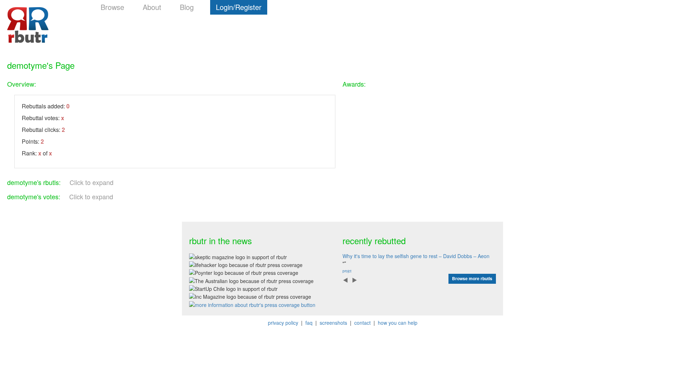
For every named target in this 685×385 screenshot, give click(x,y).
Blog (187, 7)
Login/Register (239, 7)
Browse (112, 7)
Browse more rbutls (472, 278)
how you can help (397, 322)
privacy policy (283, 322)
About (152, 7)
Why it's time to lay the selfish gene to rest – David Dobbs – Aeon (415, 256)
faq (309, 322)
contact (362, 322)
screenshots (333, 322)
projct (346, 270)
